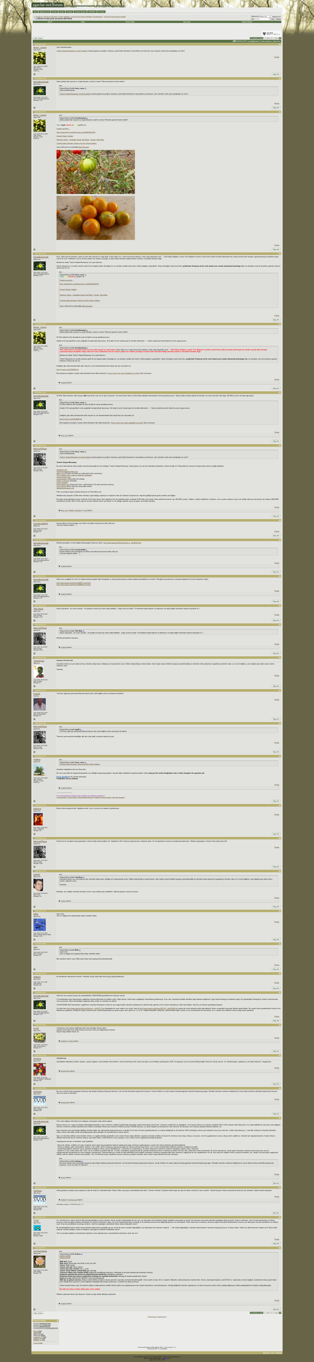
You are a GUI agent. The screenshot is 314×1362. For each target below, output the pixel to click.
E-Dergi (69, 12)
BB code (36, 1331)
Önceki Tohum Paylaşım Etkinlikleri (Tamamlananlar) (87, 16)
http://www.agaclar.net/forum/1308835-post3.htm (74, 585)
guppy (36, 874)
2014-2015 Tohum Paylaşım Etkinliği (115, 16)
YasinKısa (38, 661)
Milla (35, 914)
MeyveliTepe (40, 449)
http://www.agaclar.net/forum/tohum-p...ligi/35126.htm (122, 543)
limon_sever (39, 47)
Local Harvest (61, 486)
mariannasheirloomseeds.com (67, 472)
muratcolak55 (40, 523)
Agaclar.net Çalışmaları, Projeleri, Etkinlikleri (57, 16)
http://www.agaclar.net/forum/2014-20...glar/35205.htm (159, 1008)
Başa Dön (279, 1353)
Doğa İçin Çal (44, 12)
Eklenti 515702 (65, 1256)
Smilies (35, 1332)
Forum (54, 12)
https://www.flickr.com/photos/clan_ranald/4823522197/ (76, 132)
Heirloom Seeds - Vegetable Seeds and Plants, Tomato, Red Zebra (80, 140)
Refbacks (36, 1340)
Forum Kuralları (62, 797)
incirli (36, 1028)
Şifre (252, 19)
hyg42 (36, 694)
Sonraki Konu (161, 1317)
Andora (37, 1058)
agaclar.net (39, 16)
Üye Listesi (186, 22)
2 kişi (85, 510)
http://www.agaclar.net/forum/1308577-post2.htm (74, 583)
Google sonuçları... (63, 129)
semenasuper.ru (62, 479)
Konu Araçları (265, 41)
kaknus (37, 808)
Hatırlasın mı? (276, 16)
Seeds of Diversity (63, 481)
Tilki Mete (38, 609)
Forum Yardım (130, 22)
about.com (60, 473)
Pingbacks (36, 1338)
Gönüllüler (92, 12)
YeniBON (63, 382)
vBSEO (165, 1358)
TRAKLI (63, 901)
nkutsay (37, 1091)
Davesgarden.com (63, 484)
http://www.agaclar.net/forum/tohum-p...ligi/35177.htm (86, 1008)
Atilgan (37, 977)
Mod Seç (276, 41)
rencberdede (40, 1251)
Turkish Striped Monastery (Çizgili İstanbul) (72, 51)
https (278, 19)
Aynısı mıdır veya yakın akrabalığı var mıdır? (124, 373)
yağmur (71, 1041)
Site (35, 12)
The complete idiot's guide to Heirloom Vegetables (74, 475)
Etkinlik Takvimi (247, 22)
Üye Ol (50, 22)
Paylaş (276, 57)
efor (35, 947)
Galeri (62, 12)
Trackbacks (37, 1337)
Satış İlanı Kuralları (118, 797)
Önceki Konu (152, 1317)
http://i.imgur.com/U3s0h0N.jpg (67, 370)
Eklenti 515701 (65, 1258)
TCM (36, 1220)
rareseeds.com (62, 470)
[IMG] (35, 1334)
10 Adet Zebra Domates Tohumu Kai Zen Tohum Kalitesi (77, 143)
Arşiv (272, 1353)
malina (36, 759)
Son (276, 38)
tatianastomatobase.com (65, 488)
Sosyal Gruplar (80, 12)
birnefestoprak (41, 82)
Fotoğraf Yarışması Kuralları (102, 797)
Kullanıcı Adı (255, 16)
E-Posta (101, 12)
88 (38, 782)
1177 (272, 33)
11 (38, 71)
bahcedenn (78, 510)
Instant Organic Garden (65, 136)
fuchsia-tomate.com (64, 477)
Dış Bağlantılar (253, 41)
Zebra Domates (83, 147)
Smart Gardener (62, 483)
